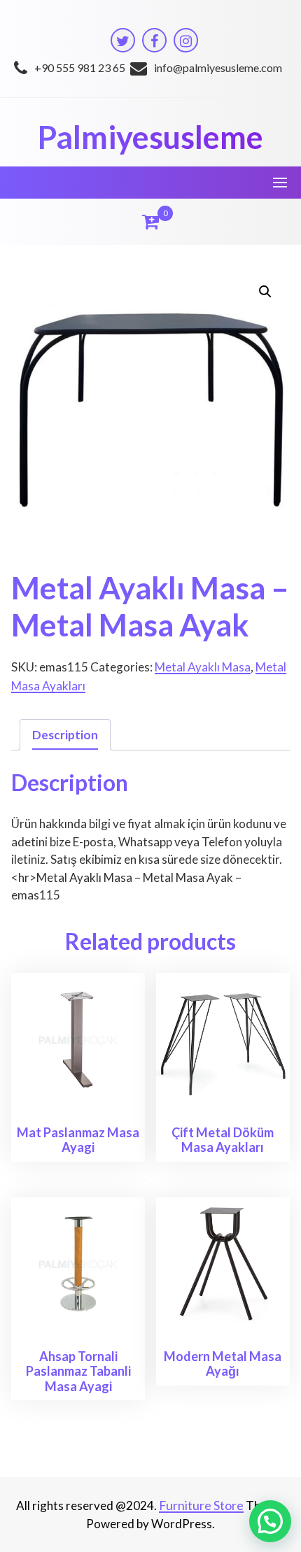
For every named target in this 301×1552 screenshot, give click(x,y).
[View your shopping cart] (150, 222)
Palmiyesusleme (150, 137)
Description (65, 734)
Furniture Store (201, 1505)
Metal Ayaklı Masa (203, 667)
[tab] (65, 734)
